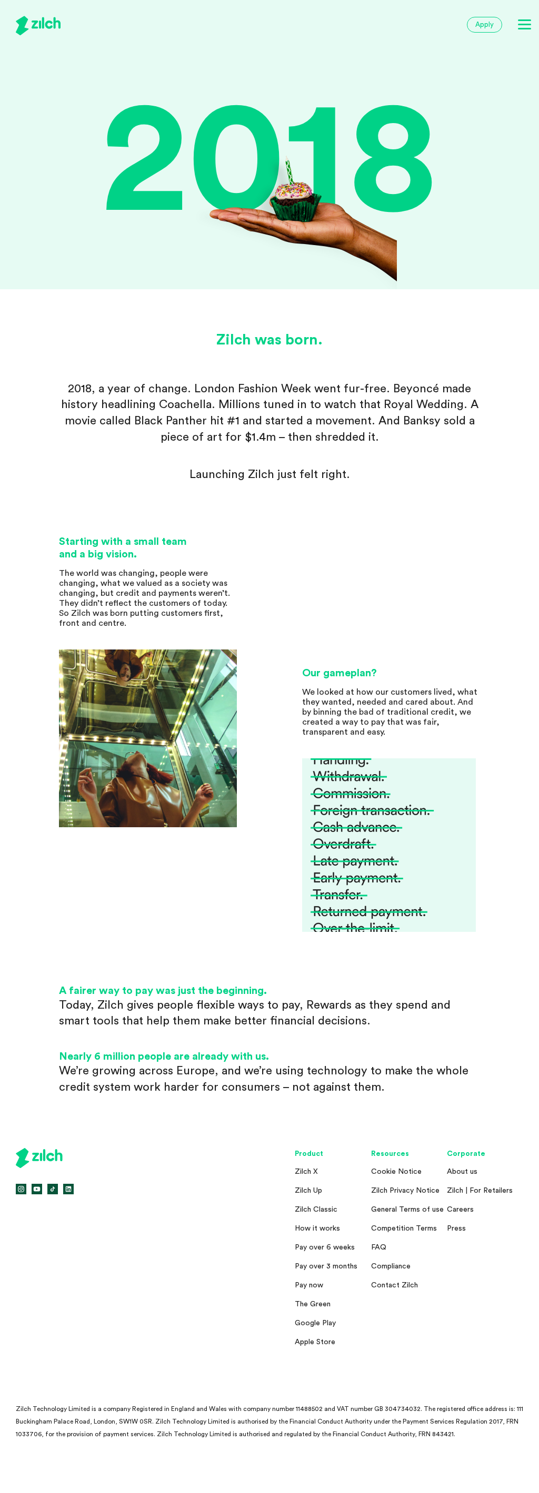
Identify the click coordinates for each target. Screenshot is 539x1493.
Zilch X (306, 1171)
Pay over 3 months (326, 1266)
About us (462, 1171)
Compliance (391, 1266)
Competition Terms (404, 1228)
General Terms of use (407, 1209)
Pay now (309, 1285)
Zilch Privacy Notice (405, 1190)
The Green (313, 1304)
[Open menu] (524, 24)
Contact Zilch (394, 1285)
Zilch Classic (316, 1209)
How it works (317, 1228)
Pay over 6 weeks (325, 1247)
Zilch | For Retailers (480, 1190)
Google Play (315, 1323)
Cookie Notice (396, 1171)
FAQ (378, 1247)
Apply (484, 24)
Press (456, 1228)
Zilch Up (308, 1190)
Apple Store (315, 1342)
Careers (460, 1209)
